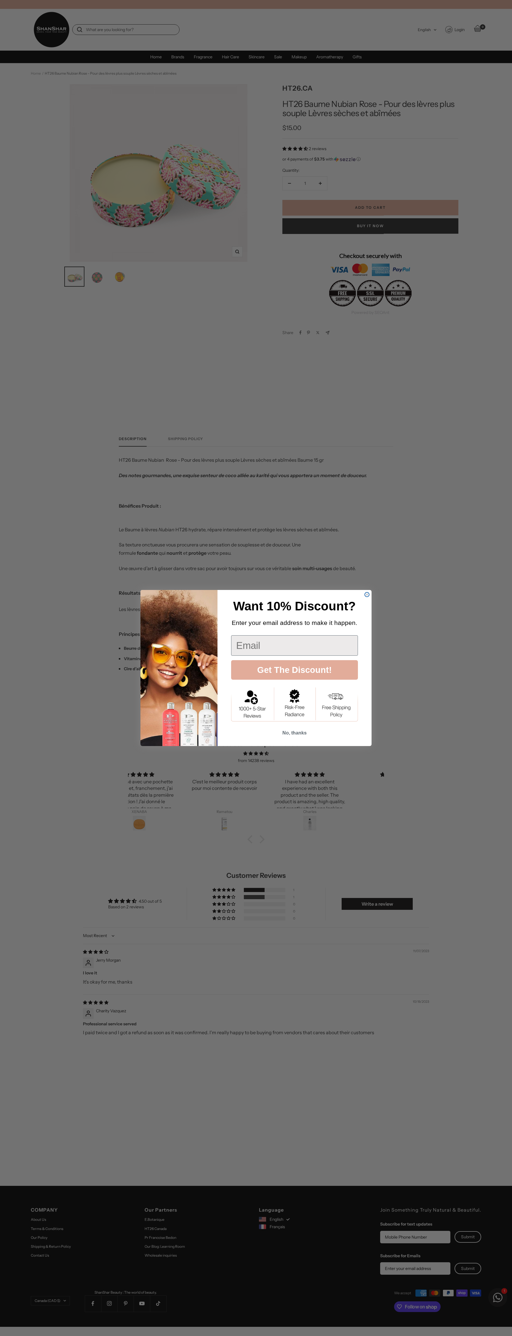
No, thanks (294, 732)
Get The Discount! (294, 670)
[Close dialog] (367, 594)
